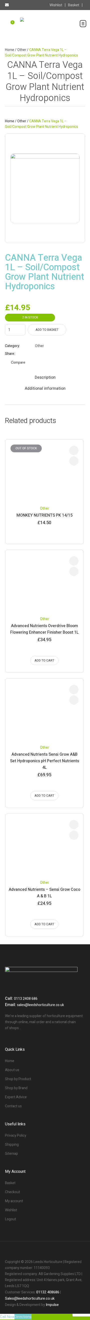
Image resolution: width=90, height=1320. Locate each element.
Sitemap (11, 1153)
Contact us (13, 1106)
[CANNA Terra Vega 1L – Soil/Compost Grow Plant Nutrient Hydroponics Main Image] (45, 188)
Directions (23, 1316)
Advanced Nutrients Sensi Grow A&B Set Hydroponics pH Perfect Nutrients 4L (44, 761)
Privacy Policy (15, 1135)
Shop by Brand (16, 1088)
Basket (10, 1183)
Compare (18, 362)
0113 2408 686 (26, 998)
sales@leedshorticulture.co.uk (40, 1005)
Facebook (37, 353)
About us (12, 1070)
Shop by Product (18, 1079)
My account (14, 1201)
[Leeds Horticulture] (45, 25)
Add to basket (47, 329)
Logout (10, 1219)
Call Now (7, 1316)
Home (9, 49)
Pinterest (49, 353)
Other (21, 49)
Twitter (43, 353)
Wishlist (11, 1210)
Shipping (12, 1144)
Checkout (12, 1192)
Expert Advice (16, 1097)
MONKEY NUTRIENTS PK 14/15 (44, 515)
